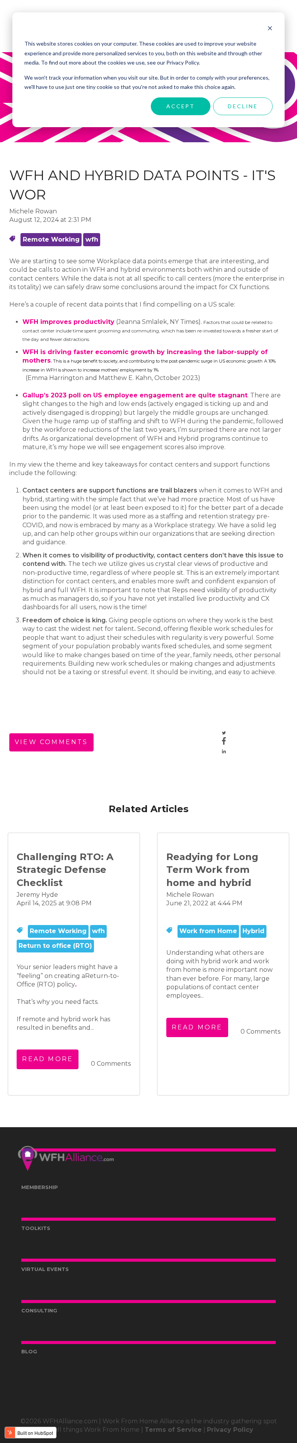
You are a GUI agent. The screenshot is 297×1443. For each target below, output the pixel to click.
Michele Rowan (33, 211)
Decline (243, 106)
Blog (29, 1351)
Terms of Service (173, 1429)
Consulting (39, 1310)
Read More (47, 1059)
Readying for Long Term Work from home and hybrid (212, 869)
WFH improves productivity (68, 321)
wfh (91, 239)
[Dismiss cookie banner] (270, 29)
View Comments (51, 742)
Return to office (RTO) (55, 945)
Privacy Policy (230, 1429)
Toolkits (35, 1228)
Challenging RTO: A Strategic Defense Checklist (65, 869)
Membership (39, 1187)
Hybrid (253, 931)
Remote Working (51, 239)
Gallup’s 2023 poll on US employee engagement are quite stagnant (135, 395)
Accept (180, 106)
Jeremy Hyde (37, 894)
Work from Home (208, 931)
